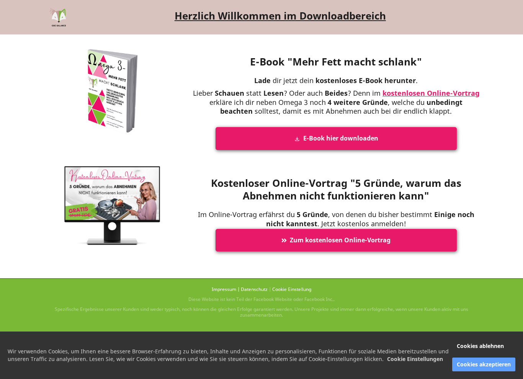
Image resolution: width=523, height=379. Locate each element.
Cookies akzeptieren (484, 364)
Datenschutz (254, 289)
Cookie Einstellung (291, 289)
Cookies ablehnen (480, 346)
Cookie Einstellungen (415, 359)
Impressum (224, 289)
